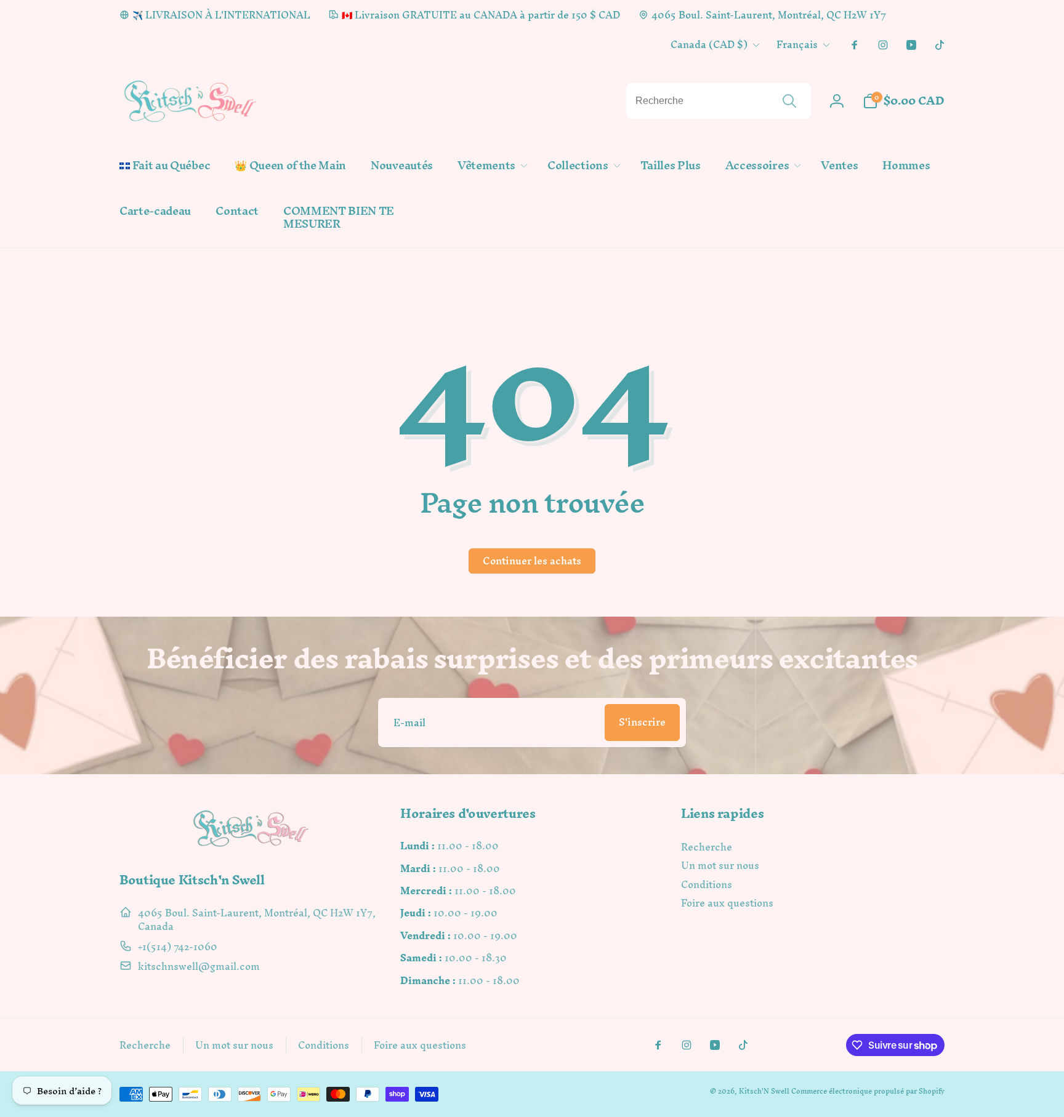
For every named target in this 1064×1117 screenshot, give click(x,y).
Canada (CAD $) (709, 44)
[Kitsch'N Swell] (251, 846)
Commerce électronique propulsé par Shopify (868, 1091)
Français (797, 44)
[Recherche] (789, 101)
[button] (490, 166)
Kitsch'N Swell (764, 1091)
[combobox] (718, 101)
